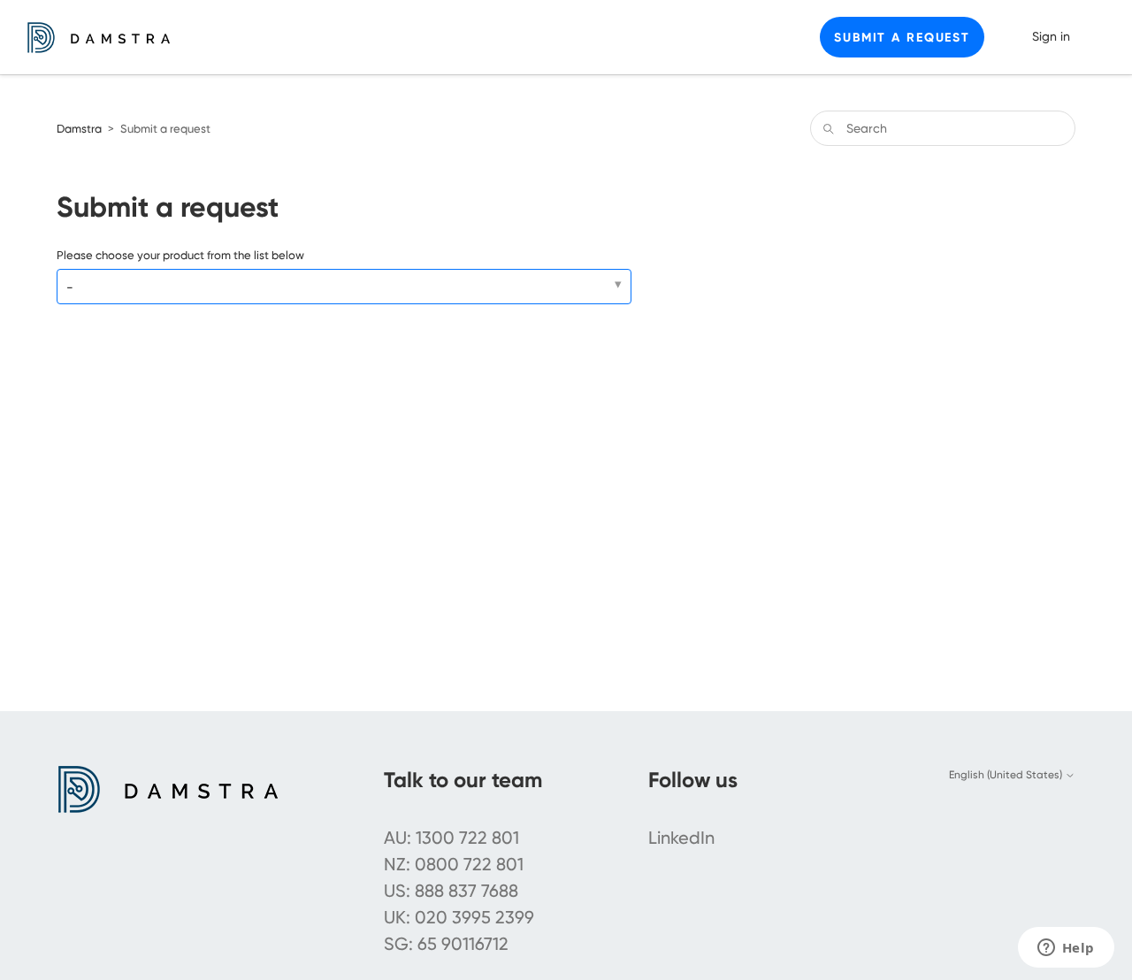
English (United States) (1007, 775)
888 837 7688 (466, 890)
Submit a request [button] (902, 37)
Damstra (79, 128)
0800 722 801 (469, 864)
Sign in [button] (1051, 36)
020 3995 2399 (474, 917)
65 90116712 (463, 943)
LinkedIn (681, 837)
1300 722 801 (467, 837)
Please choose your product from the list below (180, 255)
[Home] (98, 37)
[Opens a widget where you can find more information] (1065, 949)
